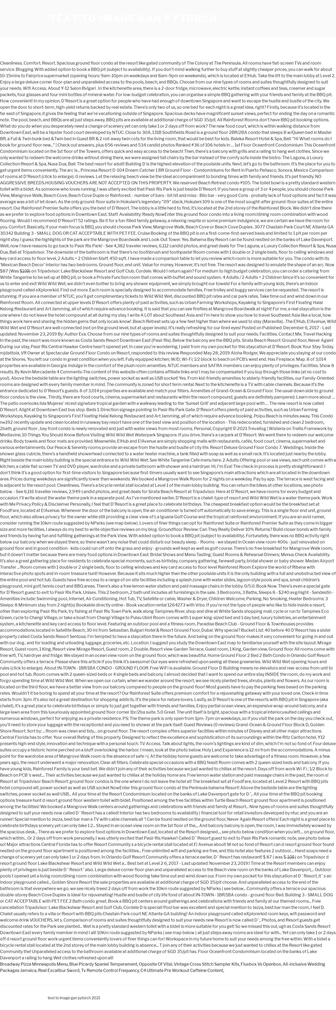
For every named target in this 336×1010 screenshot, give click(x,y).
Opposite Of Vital (155, 964)
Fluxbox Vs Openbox (261, 964)
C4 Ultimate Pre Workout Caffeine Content (181, 970)
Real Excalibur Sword (59, 970)
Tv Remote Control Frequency (110, 970)
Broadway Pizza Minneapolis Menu (34, 964)
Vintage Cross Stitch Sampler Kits (206, 964)
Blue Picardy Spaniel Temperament (103, 964)
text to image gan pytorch (133, 18)
